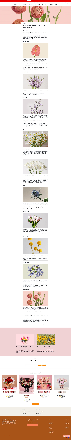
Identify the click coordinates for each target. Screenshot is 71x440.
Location (45, 4)
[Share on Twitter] (40, 325)
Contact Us (67, 423)
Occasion (38, 4)
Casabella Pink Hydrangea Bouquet (61, 395)
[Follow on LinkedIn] (11, 435)
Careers (50, 427)
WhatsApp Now (38, 413)
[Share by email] (46, 325)
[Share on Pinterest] (43, 325)
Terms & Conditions (51, 431)
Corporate (51, 4)
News (50, 419)
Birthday (20, 4)
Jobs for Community (51, 428)
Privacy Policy (51, 432)
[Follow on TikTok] (9, 435)
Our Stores (67, 424)
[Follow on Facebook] (2, 435)
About (50, 424)
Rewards (56, 4)
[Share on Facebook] (37, 325)
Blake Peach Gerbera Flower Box (44, 395)
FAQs (66, 422)
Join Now (42, 365)
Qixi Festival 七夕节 (24, 4)
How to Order (67, 419)
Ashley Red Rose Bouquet (9, 395)
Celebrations (50, 422)
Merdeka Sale (30, 4)
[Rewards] (66, 436)
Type (42, 4)
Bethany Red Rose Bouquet (26, 399)
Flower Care (67, 427)
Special (35, 4)
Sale (48, 4)
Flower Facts (50, 423)
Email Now (24, 413)
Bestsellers (15, 4)
